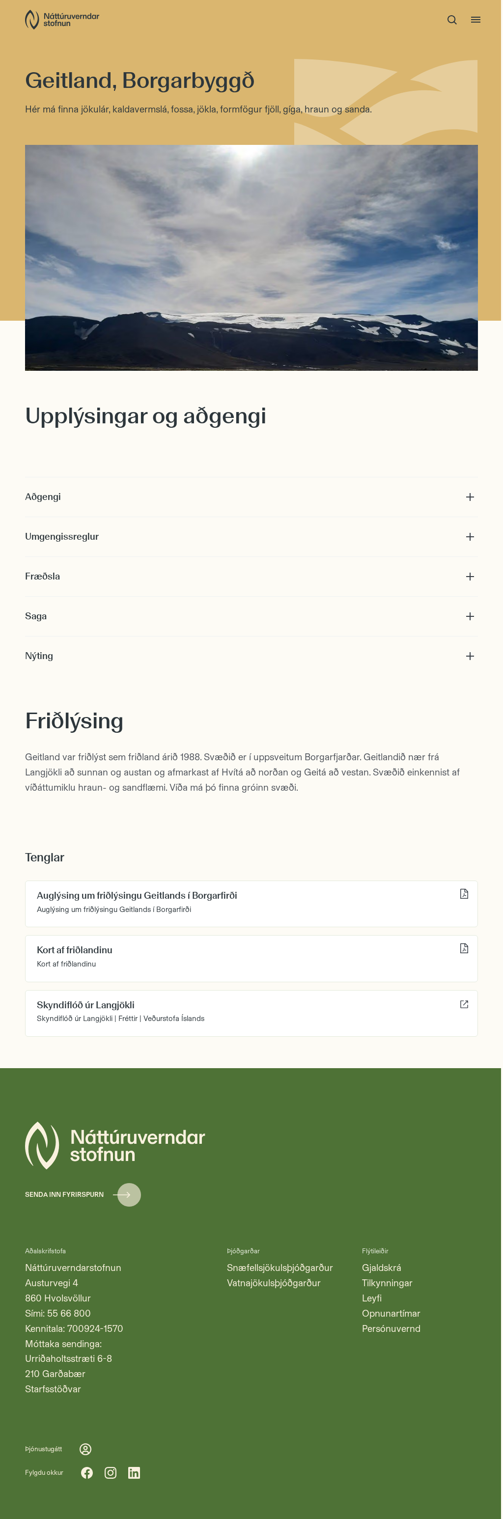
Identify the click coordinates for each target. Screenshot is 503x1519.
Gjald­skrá (381, 1267)
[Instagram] (110, 1473)
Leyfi (372, 1298)
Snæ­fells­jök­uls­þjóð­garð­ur (280, 1267)
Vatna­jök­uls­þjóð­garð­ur (274, 1283)
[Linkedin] (134, 1473)
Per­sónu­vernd (391, 1328)
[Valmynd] (476, 19)
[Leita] (452, 19)
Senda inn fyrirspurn (64, 1194)
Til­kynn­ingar (387, 1283)
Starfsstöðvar (53, 1389)
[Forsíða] (62, 19)
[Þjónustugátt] (85, 1449)
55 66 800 (69, 1313)
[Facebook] (87, 1473)
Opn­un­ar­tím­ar (391, 1313)
